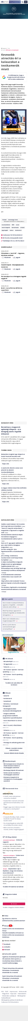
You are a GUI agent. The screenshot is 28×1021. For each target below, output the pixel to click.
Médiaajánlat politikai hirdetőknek (12, 1000)
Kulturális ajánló (10, 954)
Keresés (5, 898)
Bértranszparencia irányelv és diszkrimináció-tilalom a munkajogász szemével (14, 766)
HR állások (9, 659)
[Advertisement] (14, 359)
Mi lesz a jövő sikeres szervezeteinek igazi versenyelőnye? (9, 627)
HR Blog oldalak (11, 837)
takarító (6, 696)
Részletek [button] (7, 257)
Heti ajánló (9, 599)
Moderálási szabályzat (9, 996)
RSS (2, 991)
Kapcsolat (13, 994)
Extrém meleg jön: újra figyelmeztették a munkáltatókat (12, 551)
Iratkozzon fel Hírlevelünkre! (12, 235)
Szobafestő (7, 701)
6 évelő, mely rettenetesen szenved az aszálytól (12, 797)
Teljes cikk (5, 464)
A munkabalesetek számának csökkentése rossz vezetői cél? (11, 577)
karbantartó (8, 698)
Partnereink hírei (12, 789)
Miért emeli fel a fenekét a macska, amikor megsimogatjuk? (14, 828)
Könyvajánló (8, 926)
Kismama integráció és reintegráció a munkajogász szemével (13, 779)
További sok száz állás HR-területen (14, 684)
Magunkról (5, 994)
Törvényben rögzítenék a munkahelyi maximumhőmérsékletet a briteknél (14, 589)
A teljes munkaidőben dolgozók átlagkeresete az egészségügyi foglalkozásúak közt (12, 564)
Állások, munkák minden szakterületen (14, 749)
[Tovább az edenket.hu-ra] (14, 792)
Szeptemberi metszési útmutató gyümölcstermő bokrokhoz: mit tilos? (14, 802)
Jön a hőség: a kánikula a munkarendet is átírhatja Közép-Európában (12, 558)
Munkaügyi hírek (13, 219)
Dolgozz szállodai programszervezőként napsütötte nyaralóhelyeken (12, 716)
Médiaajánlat (22, 996)
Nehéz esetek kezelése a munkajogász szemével (12, 774)
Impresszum (14, 991)
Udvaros (9, 730)
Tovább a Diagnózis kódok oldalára (13, 907)
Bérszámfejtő (11, 661)
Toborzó (9, 667)
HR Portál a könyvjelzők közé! (12, 238)
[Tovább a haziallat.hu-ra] (14, 813)
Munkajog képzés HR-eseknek (14, 770)
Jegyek (18, 257)
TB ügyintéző (11, 664)
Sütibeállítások (5, 998)
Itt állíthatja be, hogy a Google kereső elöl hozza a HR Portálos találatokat (16, 77)
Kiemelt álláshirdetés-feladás (14, 753)
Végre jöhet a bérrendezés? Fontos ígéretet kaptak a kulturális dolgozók (14, 583)
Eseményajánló (6, 247)
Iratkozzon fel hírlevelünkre (10, 1002)
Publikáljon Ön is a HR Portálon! (13, 241)
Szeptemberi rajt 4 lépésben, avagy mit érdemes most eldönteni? (13, 871)
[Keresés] (22, 2)
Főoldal (4, 219)
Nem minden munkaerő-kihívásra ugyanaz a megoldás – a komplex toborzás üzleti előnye (13, 605)
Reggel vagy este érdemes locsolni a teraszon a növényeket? (14, 808)
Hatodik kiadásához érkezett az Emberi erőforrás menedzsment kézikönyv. (13, 935)
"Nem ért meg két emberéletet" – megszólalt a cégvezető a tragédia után (12, 530)
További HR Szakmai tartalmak (13, 887)
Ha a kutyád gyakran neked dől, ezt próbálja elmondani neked (13, 824)
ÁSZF (6, 991)
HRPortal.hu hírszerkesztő (12, 50)
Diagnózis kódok (11, 894)
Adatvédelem (22, 994)
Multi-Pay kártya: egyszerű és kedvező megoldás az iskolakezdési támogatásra (14, 613)
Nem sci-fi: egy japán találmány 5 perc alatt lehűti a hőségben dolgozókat (12, 545)
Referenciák (23, 991)
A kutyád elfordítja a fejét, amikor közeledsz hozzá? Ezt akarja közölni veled (14, 819)
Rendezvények (10, 761)
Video (6, 916)
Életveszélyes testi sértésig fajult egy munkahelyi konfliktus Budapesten (13, 570)
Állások (8, 693)
